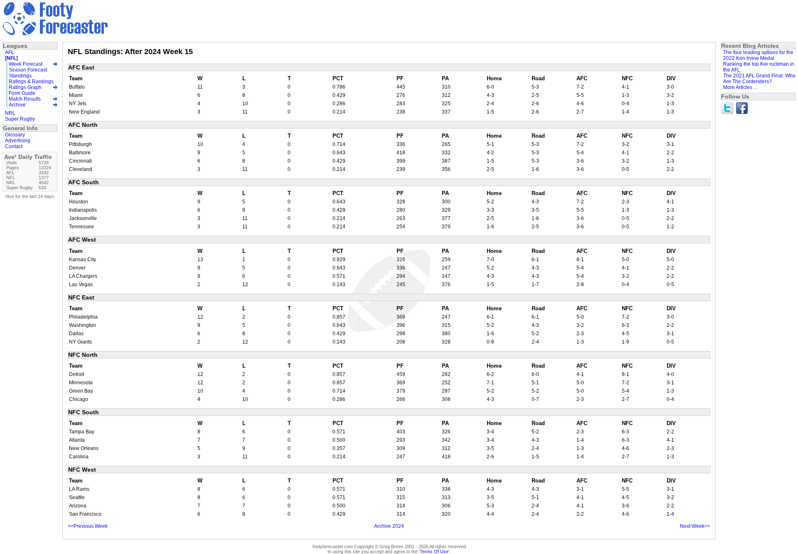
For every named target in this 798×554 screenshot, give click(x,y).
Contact (13, 146)
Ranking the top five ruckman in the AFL (758, 67)
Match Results (25, 99)
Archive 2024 (389, 526)
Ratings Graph (25, 87)
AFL (9, 52)
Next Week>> (695, 526)
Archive (17, 105)
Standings (20, 76)
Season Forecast (28, 70)
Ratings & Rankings (31, 81)
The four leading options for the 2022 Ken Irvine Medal (758, 55)
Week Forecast (25, 64)
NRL (10, 113)
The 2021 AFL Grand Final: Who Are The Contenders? (759, 78)
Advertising (17, 140)
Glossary (15, 135)
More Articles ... (740, 87)
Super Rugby (20, 119)
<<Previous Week (88, 526)
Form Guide (22, 93)
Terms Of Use (434, 551)
